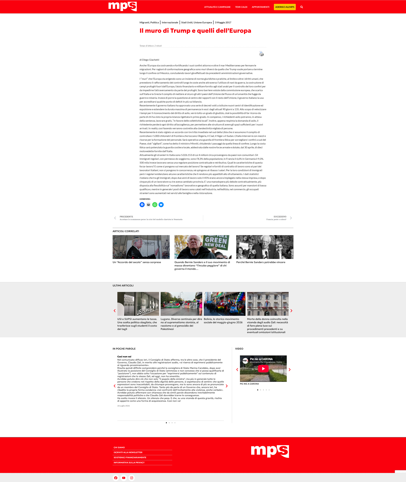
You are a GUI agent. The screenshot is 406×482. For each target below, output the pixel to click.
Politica (154, 22)
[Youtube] (124, 478)
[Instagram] (131, 478)
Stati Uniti (187, 22)
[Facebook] (116, 478)
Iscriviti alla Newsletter (128, 452)
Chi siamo (119, 447)
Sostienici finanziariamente (130, 457)
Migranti (144, 22)
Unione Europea (203, 22)
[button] (115, 311)
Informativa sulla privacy (129, 462)
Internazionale (170, 22)
